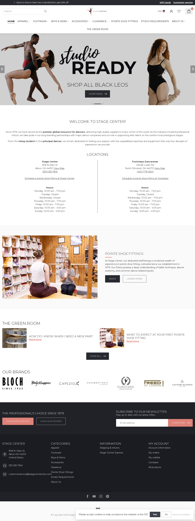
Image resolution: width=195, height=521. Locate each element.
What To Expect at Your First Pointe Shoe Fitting (155, 336)
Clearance (99, 21)
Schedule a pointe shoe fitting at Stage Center (49, 178)
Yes (155, 514)
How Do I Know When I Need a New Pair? (61, 336)
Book (112, 278)
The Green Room (97, 29)
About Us (177, 21)
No (166, 514)
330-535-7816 (16, 465)
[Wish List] (179, 11)
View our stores (51, 421)
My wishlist (154, 457)
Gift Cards (165, 2)
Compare (153, 462)
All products (155, 467)
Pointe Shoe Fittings (124, 21)
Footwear (39, 21)
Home (11, 21)
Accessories (80, 21)
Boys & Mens (59, 21)
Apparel (23, 21)
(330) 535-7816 (49, 171)
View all (95, 356)
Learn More (134, 278)
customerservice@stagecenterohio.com (30, 474)
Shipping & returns (109, 447)
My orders (154, 452)
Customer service (183, 2)
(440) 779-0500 (145, 171)
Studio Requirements (155, 21)
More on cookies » (181, 514)
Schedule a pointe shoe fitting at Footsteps (145, 178)
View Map (59, 168)
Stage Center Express (111, 452)
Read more (35, 339)
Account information (159, 447)
